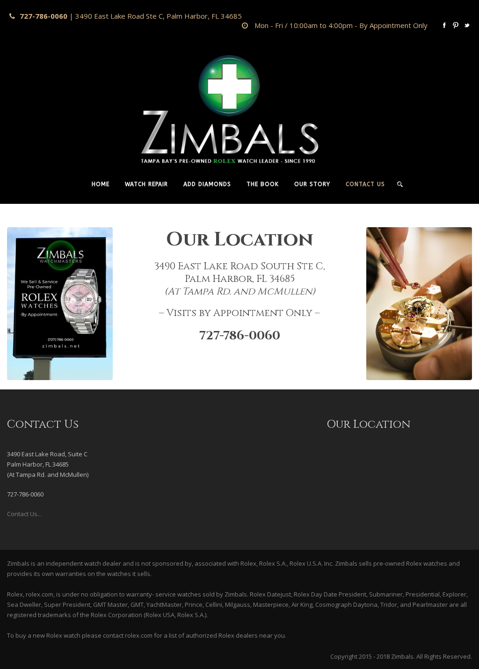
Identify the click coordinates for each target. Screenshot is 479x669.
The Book (263, 184)
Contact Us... (24, 514)
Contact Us (365, 184)
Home (100, 184)
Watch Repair (146, 184)
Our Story (312, 184)
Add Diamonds (207, 184)
